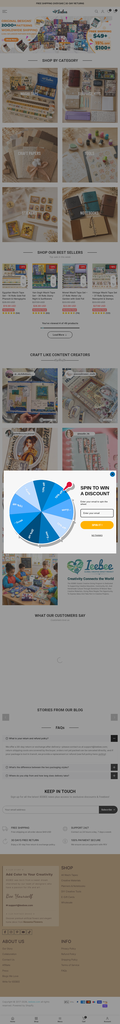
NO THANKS (97, 535)
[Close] (112, 474)
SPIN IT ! (97, 525)
